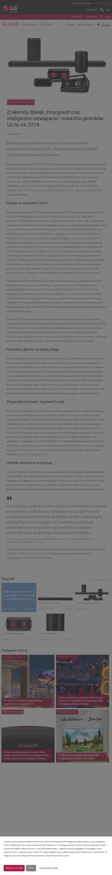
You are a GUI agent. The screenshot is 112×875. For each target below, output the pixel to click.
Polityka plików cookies (49, 868)
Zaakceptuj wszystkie (14, 868)
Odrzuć (31, 868)
